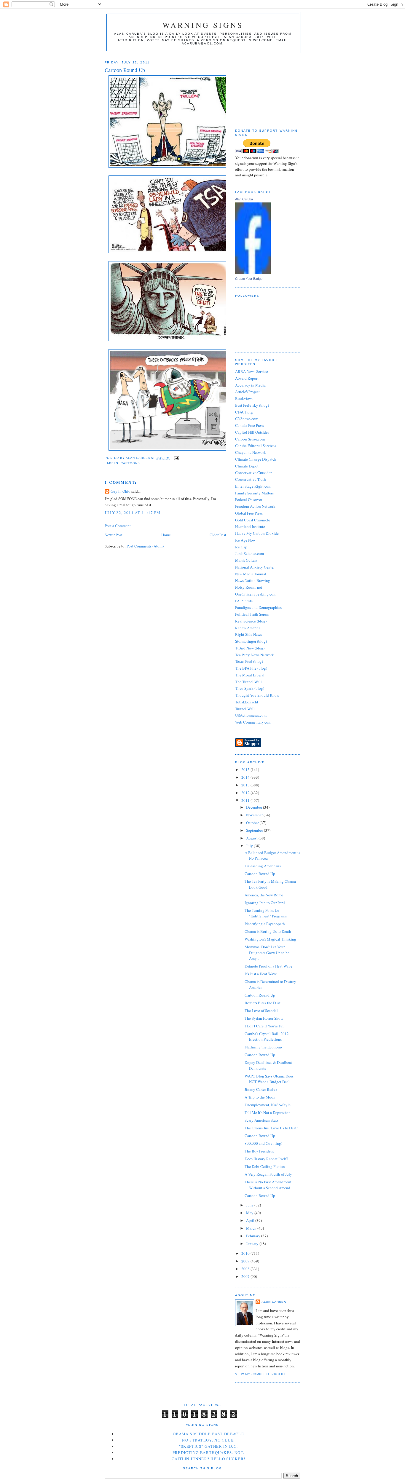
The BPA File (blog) (251, 668)
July (250, 845)
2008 (246, 1268)
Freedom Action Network (255, 506)
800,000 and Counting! (263, 1143)
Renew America (247, 627)
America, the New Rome (264, 895)
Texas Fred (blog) (249, 661)
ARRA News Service (251, 371)
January (252, 1243)
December (254, 807)
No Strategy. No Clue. (208, 1440)
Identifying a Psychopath (265, 923)
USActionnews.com (251, 715)
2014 (246, 777)
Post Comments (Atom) (145, 546)
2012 (246, 792)
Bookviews (244, 398)
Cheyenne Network (250, 452)
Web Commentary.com (253, 722)
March (251, 1228)
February (253, 1235)
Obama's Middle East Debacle (208, 1433)
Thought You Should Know (257, 695)
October (253, 822)
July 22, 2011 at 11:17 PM (133, 512)
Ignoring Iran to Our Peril (265, 902)
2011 (246, 800)
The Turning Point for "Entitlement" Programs (266, 913)
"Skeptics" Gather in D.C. (208, 1446)
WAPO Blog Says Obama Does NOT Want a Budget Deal (269, 1079)
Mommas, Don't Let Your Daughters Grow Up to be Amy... (267, 952)
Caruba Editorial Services (255, 445)
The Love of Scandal (261, 1010)
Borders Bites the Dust (262, 1002)
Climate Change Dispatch (255, 459)
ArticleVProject (247, 391)
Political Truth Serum (252, 614)
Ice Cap (241, 547)
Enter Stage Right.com (253, 486)
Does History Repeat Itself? (266, 1158)
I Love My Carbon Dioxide (257, 533)
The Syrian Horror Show (264, 1018)
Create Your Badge (248, 278)
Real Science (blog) (251, 621)
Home (166, 534)
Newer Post (113, 534)
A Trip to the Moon (260, 1097)
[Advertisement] (264, 85)
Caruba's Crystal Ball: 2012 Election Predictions (267, 1036)
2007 (246, 1276)
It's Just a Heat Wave (261, 973)
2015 (246, 769)
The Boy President (259, 1151)
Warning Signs (202, 25)
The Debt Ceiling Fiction (265, 1166)
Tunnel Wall (245, 708)
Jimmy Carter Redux (261, 1089)
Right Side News (248, 634)
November (255, 815)
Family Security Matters (254, 493)
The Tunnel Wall (248, 681)
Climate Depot (247, 466)
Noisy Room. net (248, 587)
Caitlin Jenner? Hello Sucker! (208, 1458)
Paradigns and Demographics (258, 607)
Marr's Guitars (246, 560)
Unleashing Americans (263, 866)
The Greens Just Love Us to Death (272, 1128)
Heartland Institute (250, 526)
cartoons (130, 463)
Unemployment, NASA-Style (268, 1104)
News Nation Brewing (252, 580)
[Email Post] (176, 457)
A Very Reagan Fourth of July (268, 1174)
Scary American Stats (261, 1120)
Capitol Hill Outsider (252, 432)
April (250, 1220)
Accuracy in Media (250, 385)
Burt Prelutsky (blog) (252, 405)
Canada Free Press (249, 425)
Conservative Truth (250, 479)
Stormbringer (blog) (251, 641)
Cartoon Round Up (260, 873)
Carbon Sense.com (250, 439)
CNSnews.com (246, 418)
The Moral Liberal (249, 675)
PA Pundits (244, 601)
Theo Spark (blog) (249, 688)
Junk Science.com (249, 553)
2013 (246, 785)
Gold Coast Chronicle (252, 520)
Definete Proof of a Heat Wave (268, 966)
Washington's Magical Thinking (270, 939)
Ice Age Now (245, 540)
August (252, 838)
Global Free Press (249, 513)
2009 (246, 1261)
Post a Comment (118, 525)
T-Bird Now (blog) (249, 648)
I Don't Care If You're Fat (264, 1026)
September (255, 830)
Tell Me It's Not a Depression (268, 1112)
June (250, 1205)
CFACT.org (244, 412)
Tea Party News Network (254, 654)
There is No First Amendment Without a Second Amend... (269, 1184)
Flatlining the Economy (264, 1047)
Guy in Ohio (120, 491)
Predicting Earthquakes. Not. (208, 1452)
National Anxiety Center (255, 567)
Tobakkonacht (246, 702)
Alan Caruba (244, 199)
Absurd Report (247, 378)
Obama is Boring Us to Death (268, 931)
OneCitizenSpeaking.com (255, 594)
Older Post (218, 534)
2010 (246, 1253)
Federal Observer (248, 499)
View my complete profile (261, 1374)
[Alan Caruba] (253, 272)
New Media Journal (250, 574)
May (250, 1212)
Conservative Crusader (253, 472)
